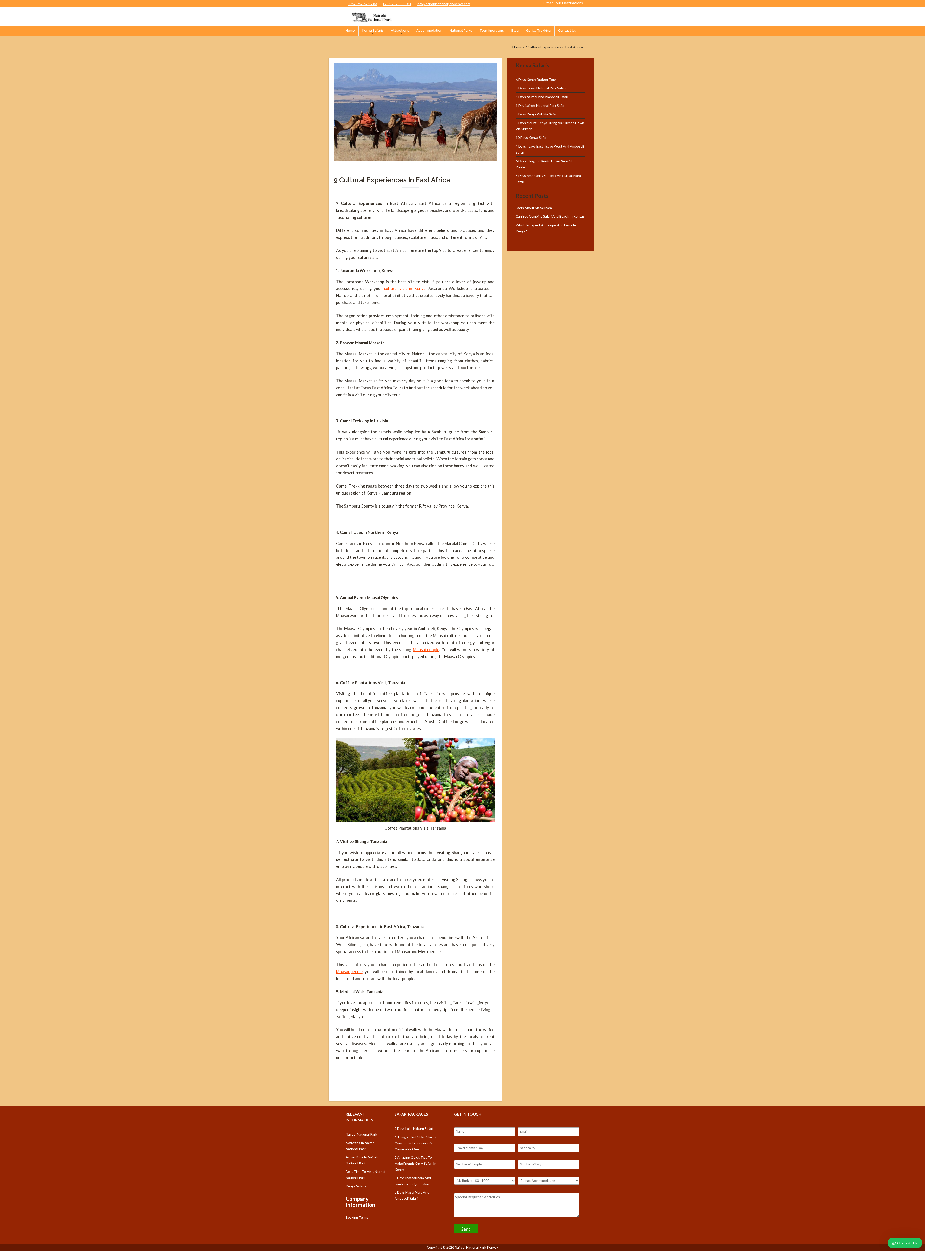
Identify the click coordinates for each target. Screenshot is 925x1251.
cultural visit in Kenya (405, 288)
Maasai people (426, 649)
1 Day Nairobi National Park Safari (540, 105)
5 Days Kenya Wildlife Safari (536, 114)
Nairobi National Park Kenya (475, 1247)
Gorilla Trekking (538, 30)
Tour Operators (492, 30)
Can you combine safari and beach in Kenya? (550, 216)
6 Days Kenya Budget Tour (536, 79)
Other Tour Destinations (563, 3)
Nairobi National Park (361, 1134)
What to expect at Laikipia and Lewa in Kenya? (546, 228)
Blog (515, 30)
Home (350, 30)
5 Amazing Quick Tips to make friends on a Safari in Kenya (415, 1163)
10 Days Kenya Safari (531, 137)
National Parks (461, 30)
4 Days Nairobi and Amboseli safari (542, 97)
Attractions (400, 30)
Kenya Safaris (372, 30)
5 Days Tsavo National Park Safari (541, 88)
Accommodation (429, 30)
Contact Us (567, 30)
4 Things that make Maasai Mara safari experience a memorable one (415, 1143)
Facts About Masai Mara (534, 208)
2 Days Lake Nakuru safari (414, 1128)
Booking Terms (357, 1217)
